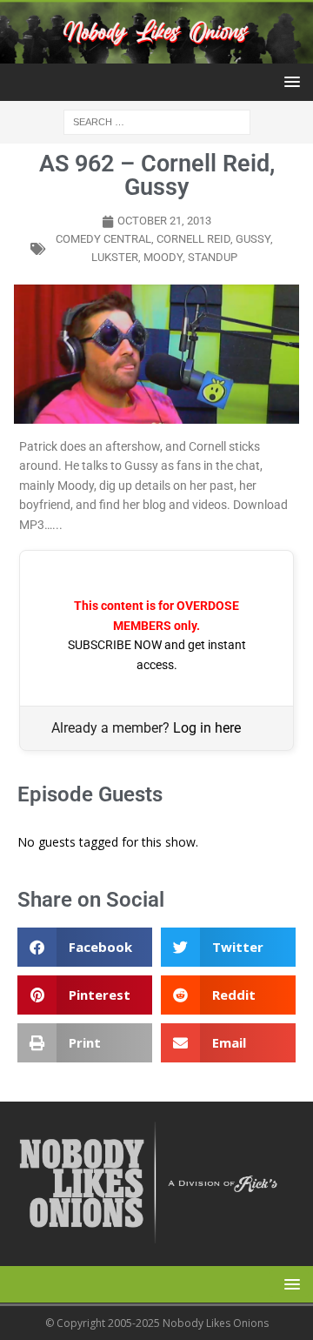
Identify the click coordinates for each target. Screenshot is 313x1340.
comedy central (103, 238)
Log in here (207, 728)
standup (212, 257)
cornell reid (193, 238)
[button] (289, 81)
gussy (253, 238)
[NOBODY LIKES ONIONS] (156, 53)
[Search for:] (156, 121)
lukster (114, 257)
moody (163, 257)
